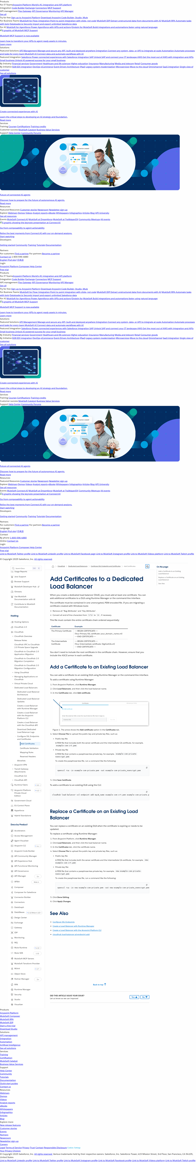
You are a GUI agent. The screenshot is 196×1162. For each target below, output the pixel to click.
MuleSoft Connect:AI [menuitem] (17, 219)
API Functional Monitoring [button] (26, 866)
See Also (161, 583)
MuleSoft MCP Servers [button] (24, 958)
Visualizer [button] (18, 1004)
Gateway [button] (18, 927)
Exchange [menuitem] (30, 8)
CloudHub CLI (20, 776)
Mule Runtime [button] (20, 947)
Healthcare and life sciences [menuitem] (56, 63)
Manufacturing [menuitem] (106, 63)
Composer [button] (18, 887)
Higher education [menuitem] (79, 63)
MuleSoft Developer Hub (25, 586)
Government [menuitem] (36, 63)
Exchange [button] (18, 922)
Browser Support (21, 581)
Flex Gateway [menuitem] (24, 11)
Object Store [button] (19, 974)
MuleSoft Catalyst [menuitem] (27, 129)
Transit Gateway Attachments (21, 770)
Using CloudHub (21, 672)
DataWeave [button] (19, 912)
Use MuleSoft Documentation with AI (24, 598)
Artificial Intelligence (10, 1045)
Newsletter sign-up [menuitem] (58, 209)
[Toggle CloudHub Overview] (13, 636)
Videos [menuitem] (28, 213)
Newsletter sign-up (9, 1141)
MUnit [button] (17, 968)
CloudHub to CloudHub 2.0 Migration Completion (26, 659)
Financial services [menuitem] (20, 63)
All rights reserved (43, 559)
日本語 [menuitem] (20, 260)
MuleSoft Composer (10, 1016)
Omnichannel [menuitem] (155, 66)
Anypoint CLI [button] (20, 845)
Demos (3, 1096)
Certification (6, 1057)
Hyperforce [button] (19, 810)
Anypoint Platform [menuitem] (9, 266)
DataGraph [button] (19, 907)
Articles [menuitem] (86, 213)
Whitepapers (6, 1109)
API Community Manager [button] (25, 856)
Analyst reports (7, 1102)
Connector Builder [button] (22, 897)
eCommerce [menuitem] (47, 66)
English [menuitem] (8, 260)
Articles (3, 1115)
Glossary (18, 591)
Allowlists (21, 760)
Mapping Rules (26, 752)
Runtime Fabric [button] (21, 784)
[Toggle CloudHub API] (13, 780)
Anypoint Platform (9, 1013)
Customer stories (8, 1128)
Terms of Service (14, 1147)
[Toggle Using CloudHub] (13, 672)
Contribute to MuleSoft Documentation (24, 605)
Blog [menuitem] (92, 213)
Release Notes (20, 640)
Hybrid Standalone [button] (22, 815)
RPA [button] (16, 984)
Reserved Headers (28, 756)
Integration (5, 1038)
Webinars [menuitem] (12, 213)
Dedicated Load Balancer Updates (28, 700)
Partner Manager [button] (21, 979)
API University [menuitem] (102, 213)
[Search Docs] (147, 566)
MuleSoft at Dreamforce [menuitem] (41, 219)
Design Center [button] (20, 917)
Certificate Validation (29, 748)
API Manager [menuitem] (66, 11)
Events (3, 1131)
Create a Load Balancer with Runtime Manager (27, 707)
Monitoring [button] (19, 937)
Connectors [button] (19, 902)
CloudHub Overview (23, 636)
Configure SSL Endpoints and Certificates (28, 737)
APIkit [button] (17, 881)
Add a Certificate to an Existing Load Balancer (169, 572)
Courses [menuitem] (13, 126)
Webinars (4, 1093)
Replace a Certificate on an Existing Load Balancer (171, 578)
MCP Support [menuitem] (54, 8)
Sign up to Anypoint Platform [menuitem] (25, 17)
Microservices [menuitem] (122, 66)
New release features (10, 1125)
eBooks (3, 1106)
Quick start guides (9, 1083)
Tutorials (41, 245)
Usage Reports (20, 571)
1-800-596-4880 (18, 537)
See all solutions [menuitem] (8, 73)
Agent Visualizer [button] (21, 840)
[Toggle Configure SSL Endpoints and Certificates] (16, 736)
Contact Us (5, 256)
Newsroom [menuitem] (43, 209)
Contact (39, 1147)
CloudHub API (20, 780)
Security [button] (17, 994)
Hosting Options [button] (21, 622)
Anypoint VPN (20, 764)
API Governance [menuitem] (40, 11)
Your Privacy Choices (10, 1150)
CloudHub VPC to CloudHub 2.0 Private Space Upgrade (27, 645)
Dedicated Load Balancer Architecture (28, 693)
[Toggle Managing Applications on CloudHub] (13, 676)
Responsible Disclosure (55, 1147)
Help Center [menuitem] (15, 133)
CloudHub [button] (18, 632)
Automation (6, 1041)
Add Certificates (28, 743)
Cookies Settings (74, 1148)
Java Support (20, 576)
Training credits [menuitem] (38, 126)
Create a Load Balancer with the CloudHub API (27, 723)
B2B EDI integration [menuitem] (22, 66)
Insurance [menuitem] (94, 63)
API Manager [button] (20, 876)
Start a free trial (7, 1025)
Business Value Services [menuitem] (48, 129)
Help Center (6, 1070)
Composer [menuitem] (24, 266)
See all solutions (8, 1048)
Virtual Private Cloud (23, 683)
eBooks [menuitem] (51, 213)
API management (9, 1035)
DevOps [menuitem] (36, 66)
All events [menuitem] (105, 219)
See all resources (8, 216)
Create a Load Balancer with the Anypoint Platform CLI (27, 715)
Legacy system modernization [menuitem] (100, 66)
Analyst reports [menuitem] (40, 213)
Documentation (53, 245)
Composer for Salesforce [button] (25, 892)
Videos (3, 1099)
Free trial (4, 269)
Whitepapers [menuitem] (62, 213)
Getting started (7, 245)
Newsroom (5, 1138)
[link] (38, 586)
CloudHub (61, 566)
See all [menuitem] (3, 14)
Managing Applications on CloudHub (26, 677)
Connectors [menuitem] (41, 8)
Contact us (5, 1086)
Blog (2, 1118)
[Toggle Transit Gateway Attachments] (13, 768)
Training (32, 245)
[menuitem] (98, 23)
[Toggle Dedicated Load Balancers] (13, 687)
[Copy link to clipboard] (47, 666)
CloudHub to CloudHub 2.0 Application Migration (26, 652)
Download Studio (8, 1029)
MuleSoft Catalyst (9, 1061)
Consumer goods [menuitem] (149, 63)
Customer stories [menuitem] (28, 209)
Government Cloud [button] (22, 800)
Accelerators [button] (19, 830)
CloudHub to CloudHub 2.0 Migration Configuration (26, 666)
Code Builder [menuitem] (18, 8)
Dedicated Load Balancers (25, 687)
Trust (32, 1147)
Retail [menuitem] (137, 63)
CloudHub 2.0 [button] (20, 627)
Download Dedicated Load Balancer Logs (26, 730)
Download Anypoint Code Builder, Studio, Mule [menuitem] (64, 17)
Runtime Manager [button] (22, 989)
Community (21, 245)
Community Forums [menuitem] (31, 133)
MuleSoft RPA (7, 1019)
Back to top (98, 984)
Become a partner (51, 253)
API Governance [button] (21, 871)
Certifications (23, 126)
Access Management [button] (23, 835)
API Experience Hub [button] (23, 861)
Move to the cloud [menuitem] (139, 66)
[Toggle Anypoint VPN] (13, 764)
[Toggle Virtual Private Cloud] (13, 683)
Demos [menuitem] (21, 213)
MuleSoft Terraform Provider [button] (27, 963)
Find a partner (22, 253)
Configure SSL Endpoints (64, 922)
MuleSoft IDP (6, 1022)
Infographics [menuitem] (75, 213)
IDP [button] (16, 932)
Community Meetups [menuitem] (89, 219)
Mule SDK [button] (18, 953)
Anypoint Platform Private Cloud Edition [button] (22, 793)
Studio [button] (17, 999)
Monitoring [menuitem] (54, 11)
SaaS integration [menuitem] (171, 66)
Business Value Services (11, 1064)
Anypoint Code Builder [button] (24, 851)
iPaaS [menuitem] (82, 66)
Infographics (6, 1112)
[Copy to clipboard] (147, 768)
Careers (4, 1144)
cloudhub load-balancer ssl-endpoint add (71, 934)
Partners (4, 1134)
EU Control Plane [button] (22, 805)
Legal (2, 1147)
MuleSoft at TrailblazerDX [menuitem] (65, 219)
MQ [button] (16, 942)
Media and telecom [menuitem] (124, 63)
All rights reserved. (43, 1154)
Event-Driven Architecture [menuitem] (66, 66)
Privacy (25, 1147)
